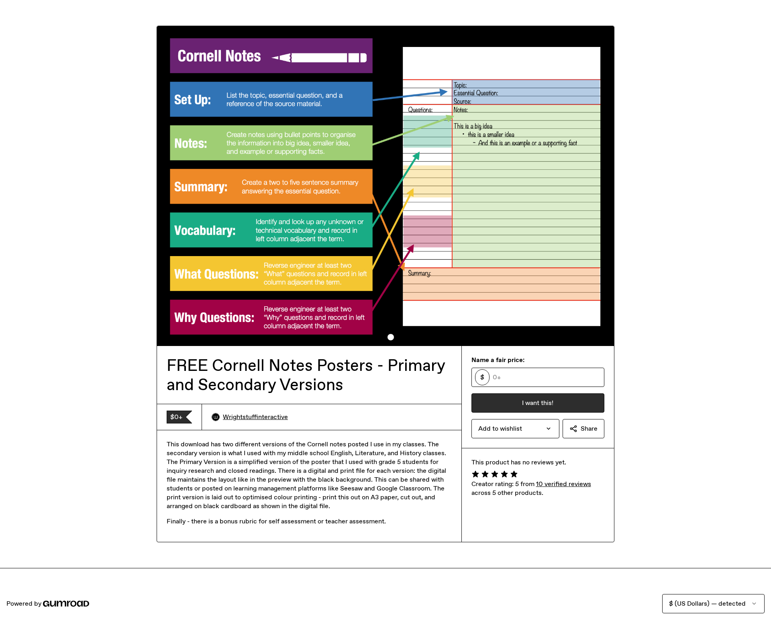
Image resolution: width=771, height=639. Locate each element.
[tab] (380, 337)
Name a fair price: (497, 360)
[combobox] (515, 428)
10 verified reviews (563, 484)
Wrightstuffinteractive (255, 417)
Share (589, 428)
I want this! (537, 403)
